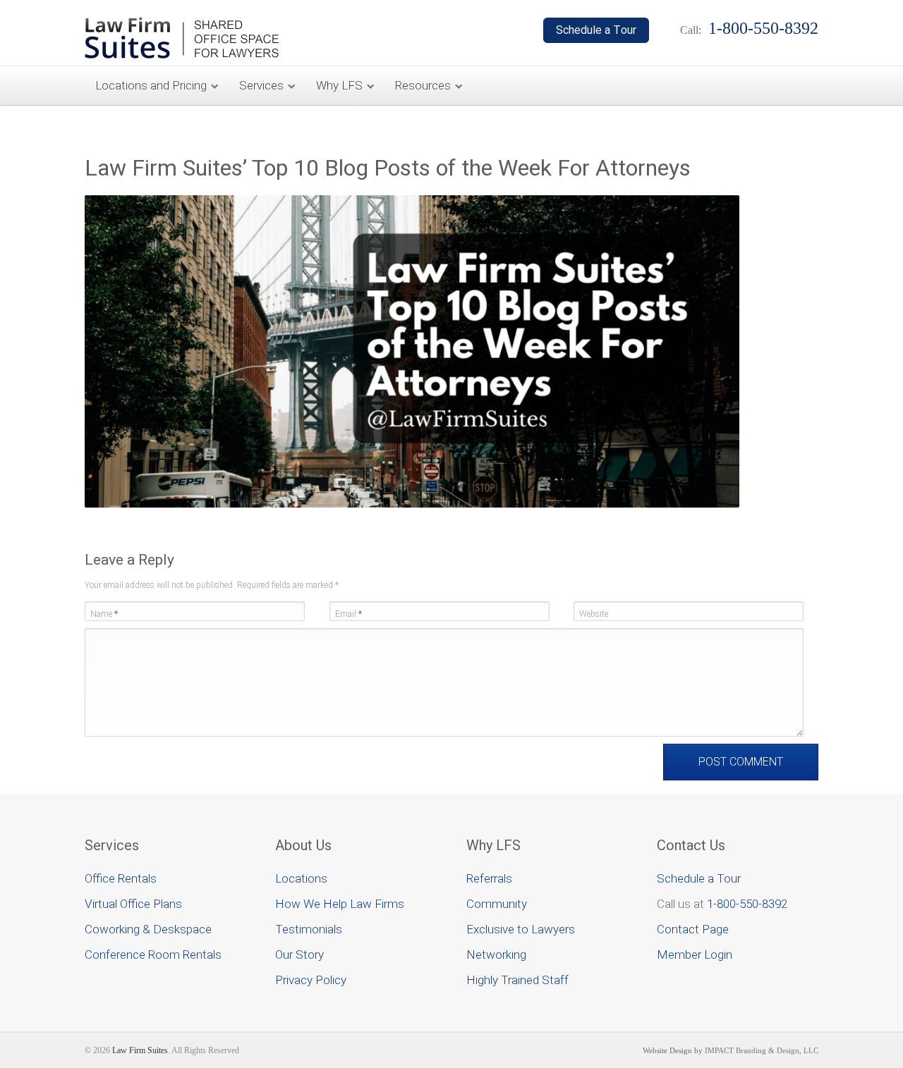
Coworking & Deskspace (148, 929)
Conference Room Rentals (153, 954)
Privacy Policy (310, 980)
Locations (301, 878)
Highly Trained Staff (517, 980)
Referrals (489, 878)
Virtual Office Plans (133, 904)
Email (348, 614)
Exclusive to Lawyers (520, 929)
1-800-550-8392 (747, 904)
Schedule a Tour (699, 878)
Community (496, 904)
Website (593, 614)
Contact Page (693, 929)
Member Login (694, 954)
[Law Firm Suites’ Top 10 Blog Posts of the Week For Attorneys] (412, 504)
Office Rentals (121, 878)
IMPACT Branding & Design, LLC (761, 1050)
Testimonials (308, 929)
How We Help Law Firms (339, 904)
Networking (496, 954)
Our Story (299, 954)
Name (104, 614)
